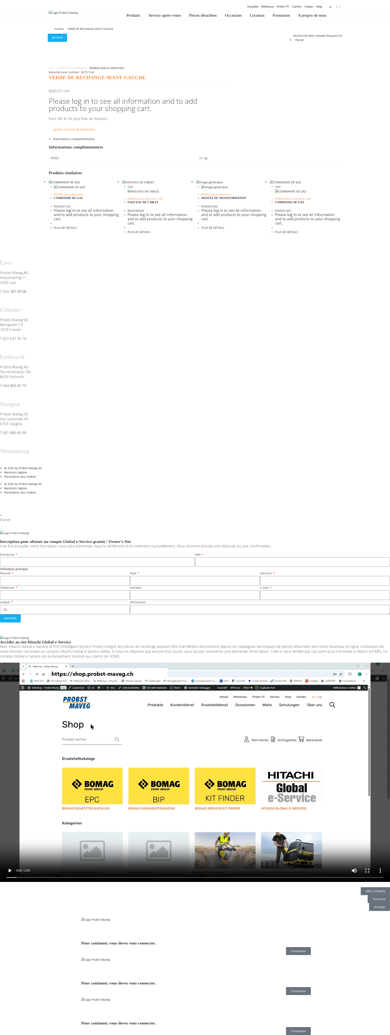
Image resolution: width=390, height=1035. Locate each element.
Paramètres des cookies (20, 477)
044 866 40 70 (14, 385)
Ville (198, 554)
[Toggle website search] (336, 15)
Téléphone (7, 588)
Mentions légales (15, 472)
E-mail (264, 588)
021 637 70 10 (14, 338)
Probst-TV (283, 6)
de (330, 7)
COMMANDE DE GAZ (68, 198)
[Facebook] (5, 503)
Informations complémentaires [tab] (74, 139)
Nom (133, 573)
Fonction (266, 573)
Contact (308, 6)
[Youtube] (27, 503)
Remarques (138, 602)
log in (80, 101)
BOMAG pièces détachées (107, 68)
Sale (160, 198)
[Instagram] (38, 503)
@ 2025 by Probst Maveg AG (23, 468)
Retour (57, 37)
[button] (195, 773)
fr (339, 7)
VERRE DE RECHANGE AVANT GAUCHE (90, 29)
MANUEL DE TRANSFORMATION (223, 198)
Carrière (296, 6)
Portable (135, 588)
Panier (299, 40)
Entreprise (7, 554)
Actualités (252, 6)
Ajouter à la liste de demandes (74, 129)
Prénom (5, 573)
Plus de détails (65, 228)
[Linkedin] (16, 503)
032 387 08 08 (14, 291)
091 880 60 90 (14, 432)
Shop (319, 6)
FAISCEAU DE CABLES (143, 202)
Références (267, 6)
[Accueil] (50, 29)
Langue (5, 602)
